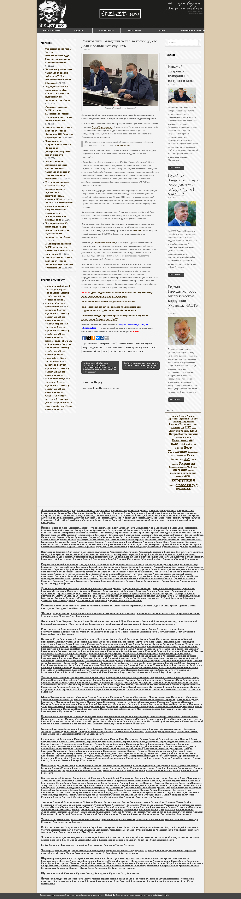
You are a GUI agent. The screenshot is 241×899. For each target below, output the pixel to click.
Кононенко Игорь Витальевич (175, 653)
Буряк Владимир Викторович (144, 546)
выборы (175, 472)
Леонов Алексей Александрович (58, 682)
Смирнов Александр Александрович (145, 787)
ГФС (194, 427)
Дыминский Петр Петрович (91, 600)
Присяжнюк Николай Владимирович (61, 755)
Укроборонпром (117, 351)
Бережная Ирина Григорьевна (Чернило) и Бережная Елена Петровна (93, 537)
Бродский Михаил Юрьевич (177, 544)
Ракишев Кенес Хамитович (117, 765)
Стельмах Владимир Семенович (58, 794)
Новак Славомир (62, 723)
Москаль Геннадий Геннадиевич (118, 709)
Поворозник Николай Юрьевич (120, 751)
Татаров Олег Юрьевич (163, 802)
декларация (188, 473)
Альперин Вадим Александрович (179, 513)
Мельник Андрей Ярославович (95, 704)
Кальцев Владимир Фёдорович (91, 639)
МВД (191, 440)
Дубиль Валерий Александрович (142, 598)
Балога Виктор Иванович (183, 527)
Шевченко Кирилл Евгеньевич (113, 861)
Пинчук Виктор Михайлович (126, 748)
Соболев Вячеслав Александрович (88, 790)
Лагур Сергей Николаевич (77, 680)
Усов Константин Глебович (67, 822)
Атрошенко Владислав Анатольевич (156, 520)
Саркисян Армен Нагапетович (185, 778)
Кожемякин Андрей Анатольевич (125, 651)
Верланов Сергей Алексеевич (180, 554)
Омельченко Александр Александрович (126, 729)
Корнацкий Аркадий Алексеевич (157, 656)
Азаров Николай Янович (98, 513)
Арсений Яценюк (178, 418)
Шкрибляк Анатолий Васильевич (184, 863)
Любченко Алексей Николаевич (169, 689)
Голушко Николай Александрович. (152, 574)
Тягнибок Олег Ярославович (176, 814)
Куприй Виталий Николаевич (71, 672)
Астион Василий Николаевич (119, 520)
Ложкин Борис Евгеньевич (186, 684)
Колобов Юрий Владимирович (105, 653)
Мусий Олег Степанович (72, 711)
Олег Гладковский (114, 347)
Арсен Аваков (187, 416)
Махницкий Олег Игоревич (71, 702)
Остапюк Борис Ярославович (160, 731)
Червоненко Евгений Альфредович (125, 850)
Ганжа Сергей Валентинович (104, 567)
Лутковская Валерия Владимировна (169, 687)
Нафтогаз (191, 444)
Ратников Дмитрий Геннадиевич (151, 765)
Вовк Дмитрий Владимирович (186, 556)
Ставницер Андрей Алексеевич (147, 792)
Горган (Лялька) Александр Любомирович (114, 576)
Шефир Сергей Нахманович (186, 861)
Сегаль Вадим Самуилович (71, 783)
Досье (193, 430)
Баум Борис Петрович (153, 530)
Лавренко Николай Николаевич (87, 677)
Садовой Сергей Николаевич (118, 778)
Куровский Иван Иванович (104, 672)
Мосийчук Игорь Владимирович (81, 709)
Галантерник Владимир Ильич (162, 564)
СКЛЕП (135, 331)
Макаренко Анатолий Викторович (129, 697)
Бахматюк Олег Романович (180, 530)
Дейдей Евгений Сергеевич (136, 588)
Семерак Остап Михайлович (56, 785)
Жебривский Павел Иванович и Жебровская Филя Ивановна (103, 613)
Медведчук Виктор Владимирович (137, 702)
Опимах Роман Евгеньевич (129, 731)
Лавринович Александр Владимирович (127, 677)
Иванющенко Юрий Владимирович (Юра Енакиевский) (109, 629)
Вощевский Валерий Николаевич (180, 559)
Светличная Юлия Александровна (94, 780)
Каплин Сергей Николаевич (154, 639)
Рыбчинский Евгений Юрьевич (163, 770)
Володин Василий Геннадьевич (90, 559)
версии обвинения (105, 242)
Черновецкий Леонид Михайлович (164, 850)
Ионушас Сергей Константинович (176, 631)
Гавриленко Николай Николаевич (59, 564)
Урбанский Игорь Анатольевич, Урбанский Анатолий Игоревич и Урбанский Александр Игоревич (119, 820)
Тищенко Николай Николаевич (58, 807)
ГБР (182, 428)
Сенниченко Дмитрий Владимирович (125, 785)
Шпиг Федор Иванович (146, 865)
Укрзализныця (177, 467)
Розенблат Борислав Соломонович (174, 768)
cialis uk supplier (54, 323)
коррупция (183, 480)
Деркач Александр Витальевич (73, 593)
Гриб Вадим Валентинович (56, 578)
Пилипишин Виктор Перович (57, 748)
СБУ (187, 459)
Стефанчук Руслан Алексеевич (94, 794)
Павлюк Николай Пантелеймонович (159, 739)
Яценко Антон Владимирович (162, 881)
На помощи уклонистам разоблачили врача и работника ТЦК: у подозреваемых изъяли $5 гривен (58, 76)
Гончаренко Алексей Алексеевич (72, 576)
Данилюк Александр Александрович (100, 588)
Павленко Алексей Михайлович (91, 739)
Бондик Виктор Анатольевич (87, 544)
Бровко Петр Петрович (148, 544)
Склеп (162, 30)
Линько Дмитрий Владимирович (133, 682)
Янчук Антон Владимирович (100, 878)
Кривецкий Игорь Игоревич (116, 663)
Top (234, 892)
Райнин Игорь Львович (88, 765)
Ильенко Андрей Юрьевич (75, 631)
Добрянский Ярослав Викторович (153, 595)
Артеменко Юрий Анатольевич (163, 517)
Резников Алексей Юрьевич (56, 768)
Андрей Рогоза (107, 344)
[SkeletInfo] (120, 14)
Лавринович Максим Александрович (170, 677)
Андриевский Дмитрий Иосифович (140, 515)
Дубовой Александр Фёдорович (178, 598)
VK (147, 324)
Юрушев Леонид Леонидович (92, 873)
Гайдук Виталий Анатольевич (127, 564)
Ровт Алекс (115, 768)
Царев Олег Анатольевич (89, 845)
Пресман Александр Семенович (141, 753)
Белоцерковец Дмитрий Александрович (130, 535)
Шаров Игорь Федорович (54, 858)
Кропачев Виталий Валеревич (148, 663)
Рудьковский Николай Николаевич (82, 770)
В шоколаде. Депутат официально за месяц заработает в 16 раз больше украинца (57, 293)
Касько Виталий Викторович (71, 641)
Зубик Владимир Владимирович (121, 624)
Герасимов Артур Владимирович (72, 569)
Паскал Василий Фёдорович (110, 744)
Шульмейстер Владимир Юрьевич (60, 868)
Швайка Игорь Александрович (118, 858)
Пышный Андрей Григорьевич (78, 760)
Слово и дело (122, 145)
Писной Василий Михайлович (85, 751)
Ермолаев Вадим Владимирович (160, 605)
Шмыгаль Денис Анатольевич (85, 865)
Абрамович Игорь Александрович (129, 510)
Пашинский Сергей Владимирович (145, 744)
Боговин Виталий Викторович (127, 539)
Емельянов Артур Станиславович (60, 605)
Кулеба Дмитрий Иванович (56, 670)
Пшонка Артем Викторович (177, 758)
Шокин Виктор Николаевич (118, 865)
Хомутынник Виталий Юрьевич (80, 840)
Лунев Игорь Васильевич (134, 687)
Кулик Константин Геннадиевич (90, 670)
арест (195, 467)
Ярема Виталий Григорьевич (132, 878)
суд (105, 351)
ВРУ (196, 418)
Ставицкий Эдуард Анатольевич (110, 792)
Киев (188, 437)
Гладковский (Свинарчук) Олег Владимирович (84, 571)
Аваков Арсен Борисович (162, 510)
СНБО (153, 347)
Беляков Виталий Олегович (168, 535)
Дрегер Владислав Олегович (107, 598)
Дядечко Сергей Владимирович (125, 600)
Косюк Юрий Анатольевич (70, 660)
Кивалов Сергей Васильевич (71, 644)
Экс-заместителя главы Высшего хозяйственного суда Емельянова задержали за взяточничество (58, 56)
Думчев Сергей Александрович (58, 600)
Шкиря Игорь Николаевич (121, 863)
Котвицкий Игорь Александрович (104, 660)
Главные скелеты (51, 30)
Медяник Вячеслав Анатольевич (59, 704)
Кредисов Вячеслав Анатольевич (81, 663)
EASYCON (92, 344)
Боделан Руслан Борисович (110, 542)
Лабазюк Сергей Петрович (55, 677)
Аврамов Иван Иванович (70, 513)
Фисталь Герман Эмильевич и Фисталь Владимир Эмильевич (74, 830)
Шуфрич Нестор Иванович (122, 868)
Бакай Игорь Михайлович (120, 527)
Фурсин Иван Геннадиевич (88, 832)
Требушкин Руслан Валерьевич (141, 809)
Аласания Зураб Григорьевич (129, 513)
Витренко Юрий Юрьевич (155, 556)
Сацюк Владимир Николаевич (57, 780)
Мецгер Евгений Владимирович (101, 706)
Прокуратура (177, 456)
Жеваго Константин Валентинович (156, 613)
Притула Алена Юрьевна (96, 755)
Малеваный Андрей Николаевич (167, 697)
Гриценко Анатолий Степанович (71, 581)
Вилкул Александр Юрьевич (56, 556)
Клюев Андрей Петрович (72, 649)
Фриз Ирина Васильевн (121, 830)
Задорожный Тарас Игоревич (57, 621)
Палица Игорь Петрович (72, 741)
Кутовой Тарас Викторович (165, 672)
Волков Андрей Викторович (56, 559)
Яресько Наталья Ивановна (164, 878)
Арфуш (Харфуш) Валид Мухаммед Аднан (78, 520)
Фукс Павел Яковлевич (186, 830)
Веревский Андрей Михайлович (146, 554)
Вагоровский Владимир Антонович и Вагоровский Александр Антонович (81, 552)
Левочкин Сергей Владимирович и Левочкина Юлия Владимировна (162, 680)
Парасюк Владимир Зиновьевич (103, 741)
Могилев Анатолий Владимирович (174, 706)
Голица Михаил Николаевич (116, 574)
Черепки (78, 30)
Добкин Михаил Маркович (119, 595)
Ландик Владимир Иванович (108, 680)
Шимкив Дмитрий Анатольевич (87, 863)
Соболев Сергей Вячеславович (123, 790)
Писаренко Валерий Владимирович (163, 748)
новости (183, 484)
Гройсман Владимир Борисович (107, 581)
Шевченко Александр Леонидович (77, 861)
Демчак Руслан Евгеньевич (166, 588)
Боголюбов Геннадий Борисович (162, 539)
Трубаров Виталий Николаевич (128, 812)
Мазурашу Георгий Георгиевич (92, 697)
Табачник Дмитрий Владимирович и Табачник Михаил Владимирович (80, 802)
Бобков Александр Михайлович (58, 539)
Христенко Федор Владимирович (156, 840)
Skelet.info (110, 895)
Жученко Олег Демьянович (74, 616)
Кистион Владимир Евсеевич (168, 644)
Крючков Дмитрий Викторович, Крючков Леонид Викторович (151, 665)
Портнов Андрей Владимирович (105, 753)
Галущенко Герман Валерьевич (71, 567)
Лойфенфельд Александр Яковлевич (61, 687)
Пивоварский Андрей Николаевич (142, 746)
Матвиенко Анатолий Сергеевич (157, 699)
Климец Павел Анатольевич (162, 646)
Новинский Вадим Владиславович (91, 723)
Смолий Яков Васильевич (55, 790)
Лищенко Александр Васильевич (115, 684)
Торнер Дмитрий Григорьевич (88, 809)
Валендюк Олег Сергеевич (178, 552)
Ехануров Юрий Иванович (70, 608)
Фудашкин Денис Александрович (154, 830)
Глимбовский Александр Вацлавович (132, 571)
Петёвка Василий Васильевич (73, 746)
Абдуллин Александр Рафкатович (91, 510)
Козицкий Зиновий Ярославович (163, 651)
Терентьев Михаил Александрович (74, 805)
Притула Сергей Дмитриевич (127, 755)
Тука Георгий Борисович (69, 814)
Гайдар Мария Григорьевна (94, 564)
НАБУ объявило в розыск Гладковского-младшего (108, 301)
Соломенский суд (91, 351)
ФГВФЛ (188, 467)
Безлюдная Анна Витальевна (175, 532)
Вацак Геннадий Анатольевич (82, 554)
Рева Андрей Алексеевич (184, 765)
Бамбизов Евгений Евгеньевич (57, 530)
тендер (186, 488)
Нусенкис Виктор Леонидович (128, 723)
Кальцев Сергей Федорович (123, 639)
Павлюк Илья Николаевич (124, 739)
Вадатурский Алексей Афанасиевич (143, 552)
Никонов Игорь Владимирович (164, 721)
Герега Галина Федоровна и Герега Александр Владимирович (154, 569)
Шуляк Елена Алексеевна (93, 868)
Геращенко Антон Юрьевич (105, 569)
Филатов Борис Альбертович (147, 827)
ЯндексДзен (90, 328)
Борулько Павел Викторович (119, 544)
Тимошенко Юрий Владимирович (182, 805)
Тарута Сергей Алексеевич (136, 802)
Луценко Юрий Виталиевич (77, 689)
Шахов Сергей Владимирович (85, 858)
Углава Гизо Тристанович (55, 819)
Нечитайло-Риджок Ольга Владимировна (123, 721)
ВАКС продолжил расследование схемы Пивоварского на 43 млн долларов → (141, 365)
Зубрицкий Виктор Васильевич (157, 624)
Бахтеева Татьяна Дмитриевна (58, 532)
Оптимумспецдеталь (137, 347)
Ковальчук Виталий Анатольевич (87, 651)
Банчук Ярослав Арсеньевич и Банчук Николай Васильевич (107, 530)
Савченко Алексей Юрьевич (56, 778)
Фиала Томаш (124, 827)
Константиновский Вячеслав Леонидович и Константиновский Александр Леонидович (89, 656)
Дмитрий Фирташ (179, 431)
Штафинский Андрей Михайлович (179, 865)
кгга (187, 475)
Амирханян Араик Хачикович (58, 515)
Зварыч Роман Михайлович (89, 621)
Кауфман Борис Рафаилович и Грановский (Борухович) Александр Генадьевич (131, 641)
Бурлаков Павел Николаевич (111, 546)
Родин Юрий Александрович (138, 768)
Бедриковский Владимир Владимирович (136, 532)
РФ (184, 455)
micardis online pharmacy (58, 341)
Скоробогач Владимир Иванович (73, 787)
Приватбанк (192, 452)
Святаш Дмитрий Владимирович (168, 780)
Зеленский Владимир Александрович (162, 621)
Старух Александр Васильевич (182, 792)
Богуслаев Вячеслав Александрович (74, 542)
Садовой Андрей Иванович (87, 778)
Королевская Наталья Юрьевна (75, 658)
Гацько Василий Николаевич (136, 567)
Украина (187, 463)
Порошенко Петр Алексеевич (71, 753)
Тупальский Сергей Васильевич (101, 814)
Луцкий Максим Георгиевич (109, 689)
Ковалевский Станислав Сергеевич (180, 649)
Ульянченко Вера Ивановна (85, 819)
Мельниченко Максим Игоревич (130, 704)
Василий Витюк (125, 344)
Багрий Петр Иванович (92, 527)
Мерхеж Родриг (74, 706)
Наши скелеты (106, 30)
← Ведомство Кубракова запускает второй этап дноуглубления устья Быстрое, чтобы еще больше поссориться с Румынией (99, 367)
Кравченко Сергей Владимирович (142, 660)
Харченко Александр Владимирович (61, 837)
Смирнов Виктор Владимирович (183, 787)
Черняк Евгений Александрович (83, 853)
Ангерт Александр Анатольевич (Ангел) (98, 515)
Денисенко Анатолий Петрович (84, 591)
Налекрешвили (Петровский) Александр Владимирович (72, 716)
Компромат (180, 440)
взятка (191, 470)
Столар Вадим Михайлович (127, 794)
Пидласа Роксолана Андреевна (179, 746)
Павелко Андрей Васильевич (57, 739)
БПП (190, 418)
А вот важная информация (56, 510)
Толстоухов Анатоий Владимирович (146, 807)
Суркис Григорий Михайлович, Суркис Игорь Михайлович (85, 797)
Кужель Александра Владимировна (72, 667)
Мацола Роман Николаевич (101, 702)
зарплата (180, 476)
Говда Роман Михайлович (167, 571)
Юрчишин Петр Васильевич (124, 873)
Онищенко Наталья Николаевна (96, 731)
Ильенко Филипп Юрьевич (105, 631)
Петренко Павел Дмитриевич (107, 746)
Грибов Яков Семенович (84, 578)
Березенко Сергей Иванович (146, 537)
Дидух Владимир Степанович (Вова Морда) (79, 595)
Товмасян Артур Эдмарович (110, 807)
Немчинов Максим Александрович (143, 719)
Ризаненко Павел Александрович (90, 768)
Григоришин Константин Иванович (118, 578)
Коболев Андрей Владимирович (143, 649)
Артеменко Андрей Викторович (127, 517)
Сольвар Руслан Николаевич (155, 790)
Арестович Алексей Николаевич (91, 517)
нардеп (172, 485)
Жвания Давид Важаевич (55, 613)
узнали (137, 230)
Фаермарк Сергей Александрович (98, 827)
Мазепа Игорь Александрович (57, 697)
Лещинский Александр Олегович (95, 682)
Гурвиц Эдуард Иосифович (56, 583)
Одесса (179, 447)
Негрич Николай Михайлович (106, 719)
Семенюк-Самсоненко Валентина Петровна (178, 783)
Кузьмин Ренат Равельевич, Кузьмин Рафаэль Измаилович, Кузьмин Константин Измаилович (145, 667)
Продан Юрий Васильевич (69, 758)
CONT (141, 324)
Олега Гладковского (102, 127)
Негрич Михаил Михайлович (73, 719)
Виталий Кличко (178, 424)
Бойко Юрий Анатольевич (170, 542)
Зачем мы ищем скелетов (191, 30)
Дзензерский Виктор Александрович (152, 593)
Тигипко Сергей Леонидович (110, 805)
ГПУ (188, 427)
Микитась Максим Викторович (137, 706)
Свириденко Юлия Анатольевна (131, 780)
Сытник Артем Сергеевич (149, 797)
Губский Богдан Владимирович (143, 581)
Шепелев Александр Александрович (150, 861)
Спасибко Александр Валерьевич (73, 792)
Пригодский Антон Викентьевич (178, 753)
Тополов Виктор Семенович (56, 809)
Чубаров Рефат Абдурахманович (120, 853)
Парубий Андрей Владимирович (140, 741)
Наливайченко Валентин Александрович (126, 716)
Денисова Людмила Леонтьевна (153, 591)
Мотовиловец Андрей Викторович (155, 709)
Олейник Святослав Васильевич (59, 729)
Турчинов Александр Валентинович (139, 814)
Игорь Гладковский (92, 347)
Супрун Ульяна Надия (156, 794)
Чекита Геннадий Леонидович (88, 850)
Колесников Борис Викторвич (71, 653)
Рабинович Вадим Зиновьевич (58, 765)
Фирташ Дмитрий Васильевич (181, 827)
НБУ (182, 444)
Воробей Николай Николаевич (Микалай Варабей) (135, 559)
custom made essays (55, 378)
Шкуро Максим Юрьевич (54, 865)
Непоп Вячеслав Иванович (178, 719)
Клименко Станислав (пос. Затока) (127, 646)
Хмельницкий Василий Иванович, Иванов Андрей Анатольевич (118, 837)
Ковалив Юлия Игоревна (54, 651)
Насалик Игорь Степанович (165, 716)
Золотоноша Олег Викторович (85, 624)
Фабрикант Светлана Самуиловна (60, 827)
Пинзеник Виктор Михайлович (91, 748)
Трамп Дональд (114, 809)
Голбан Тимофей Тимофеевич (83, 574)
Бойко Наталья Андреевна (140, 542)
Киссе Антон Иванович (138, 644)
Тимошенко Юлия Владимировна (145, 805)
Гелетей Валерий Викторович (169, 567)
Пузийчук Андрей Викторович (143, 758)
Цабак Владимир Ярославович (57, 845)
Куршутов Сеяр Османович (135, 672)
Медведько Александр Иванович (175, 702)
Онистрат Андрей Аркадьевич (166, 729)
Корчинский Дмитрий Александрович (114, 658)
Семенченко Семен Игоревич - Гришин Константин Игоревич (120, 783)
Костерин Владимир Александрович (157, 658)
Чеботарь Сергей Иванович (55, 850)
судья (179, 489)
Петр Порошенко (180, 449)
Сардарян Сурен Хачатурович (150, 778)
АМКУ (175, 416)
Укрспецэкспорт (136, 351)
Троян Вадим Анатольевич (95, 812)
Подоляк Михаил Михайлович (155, 751)
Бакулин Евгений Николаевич (152, 527)
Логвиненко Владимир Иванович (152, 684)
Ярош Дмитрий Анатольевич (129, 881)
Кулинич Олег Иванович (123, 670)
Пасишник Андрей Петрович (78, 744)
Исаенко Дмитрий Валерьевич (57, 634)
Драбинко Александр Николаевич (72, 598)
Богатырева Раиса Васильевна (93, 539)
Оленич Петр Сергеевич (90, 729)
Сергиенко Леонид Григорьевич (164, 785)
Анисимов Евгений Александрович (180, 515)
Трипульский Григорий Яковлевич (60, 812)
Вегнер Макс (106, 554)
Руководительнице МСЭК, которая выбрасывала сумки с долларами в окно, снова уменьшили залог (58, 114)
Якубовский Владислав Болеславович (62, 878)
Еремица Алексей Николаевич (96, 605)
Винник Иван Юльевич (127, 556)
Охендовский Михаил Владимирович (83, 734)
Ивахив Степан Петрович (154, 629)
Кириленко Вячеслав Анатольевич (106, 644)
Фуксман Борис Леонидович (56, 832)
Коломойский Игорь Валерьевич (140, 653)
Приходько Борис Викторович (160, 755)
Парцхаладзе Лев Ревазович (174, 741)
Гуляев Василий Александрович (179, 581)
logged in (97, 388)
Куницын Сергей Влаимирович (155, 670)
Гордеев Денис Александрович (154, 576)
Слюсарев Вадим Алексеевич (107, 787)
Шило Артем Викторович (54, 863)
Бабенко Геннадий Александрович (60, 527)
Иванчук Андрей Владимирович (59, 629)
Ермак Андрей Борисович (127, 605)
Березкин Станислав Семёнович (179, 537)
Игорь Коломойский (183, 434)
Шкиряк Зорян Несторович (150, 863)
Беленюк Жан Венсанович (93, 535)
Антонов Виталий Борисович (57, 517)
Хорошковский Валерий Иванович (117, 840)
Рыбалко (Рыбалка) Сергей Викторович (124, 770)
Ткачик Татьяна (84, 807)
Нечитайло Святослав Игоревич (82, 721)
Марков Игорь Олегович (83, 699)
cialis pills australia (55, 286)
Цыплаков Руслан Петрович (118, 845)
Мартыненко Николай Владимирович (118, 699)
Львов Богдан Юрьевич (138, 689)
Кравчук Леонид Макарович (176, 660)
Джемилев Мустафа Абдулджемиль (111, 593)
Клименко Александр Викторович (88, 646)
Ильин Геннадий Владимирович (139, 631)
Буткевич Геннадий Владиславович (182, 546)
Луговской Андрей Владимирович (101, 687)
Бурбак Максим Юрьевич (81, 546)
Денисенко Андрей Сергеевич (119, 591)
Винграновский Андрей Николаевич (93, 556)
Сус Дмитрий (126, 797)
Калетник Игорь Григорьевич (57, 639)
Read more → (176, 167)
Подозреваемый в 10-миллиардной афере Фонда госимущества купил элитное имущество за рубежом (58, 93)
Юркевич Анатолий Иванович (58, 873)
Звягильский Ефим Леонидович (123, 621)
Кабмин (180, 437)
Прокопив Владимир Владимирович (105, 758)
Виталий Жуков (144, 344)
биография (180, 469)
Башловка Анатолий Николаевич (94, 532)
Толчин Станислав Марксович (184, 807)
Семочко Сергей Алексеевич (88, 785)
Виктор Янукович (183, 421)
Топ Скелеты (134, 30)
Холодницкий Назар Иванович (171, 837)
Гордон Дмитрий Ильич (185, 576)
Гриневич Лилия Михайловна (155, 578)
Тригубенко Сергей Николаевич (176, 809)
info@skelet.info (161, 895)
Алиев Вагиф (153, 513)
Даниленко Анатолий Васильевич (60, 588)
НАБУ (175, 444)
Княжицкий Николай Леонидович (106, 649)
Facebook (132, 324)
